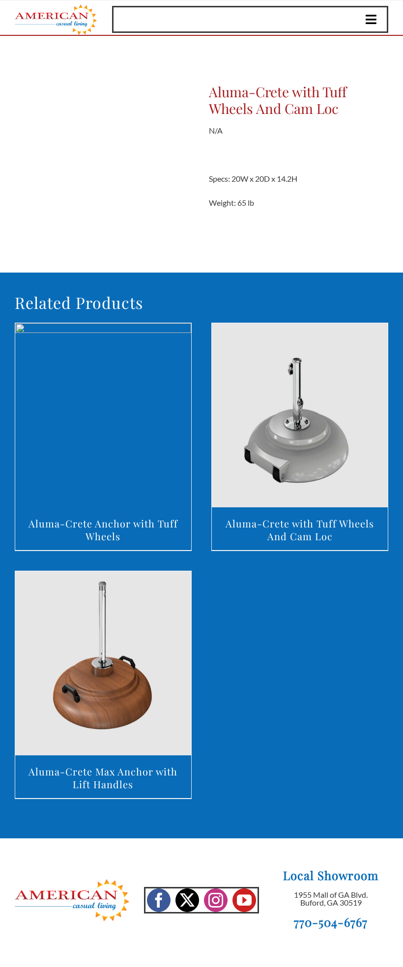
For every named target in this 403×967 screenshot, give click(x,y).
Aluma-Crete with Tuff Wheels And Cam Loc (300, 530)
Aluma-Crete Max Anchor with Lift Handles (103, 778)
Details (103, 417)
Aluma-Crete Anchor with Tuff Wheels (103, 530)
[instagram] (216, 900)
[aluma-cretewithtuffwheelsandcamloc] (104, 149)
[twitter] (187, 900)
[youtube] (244, 900)
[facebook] (159, 900)
